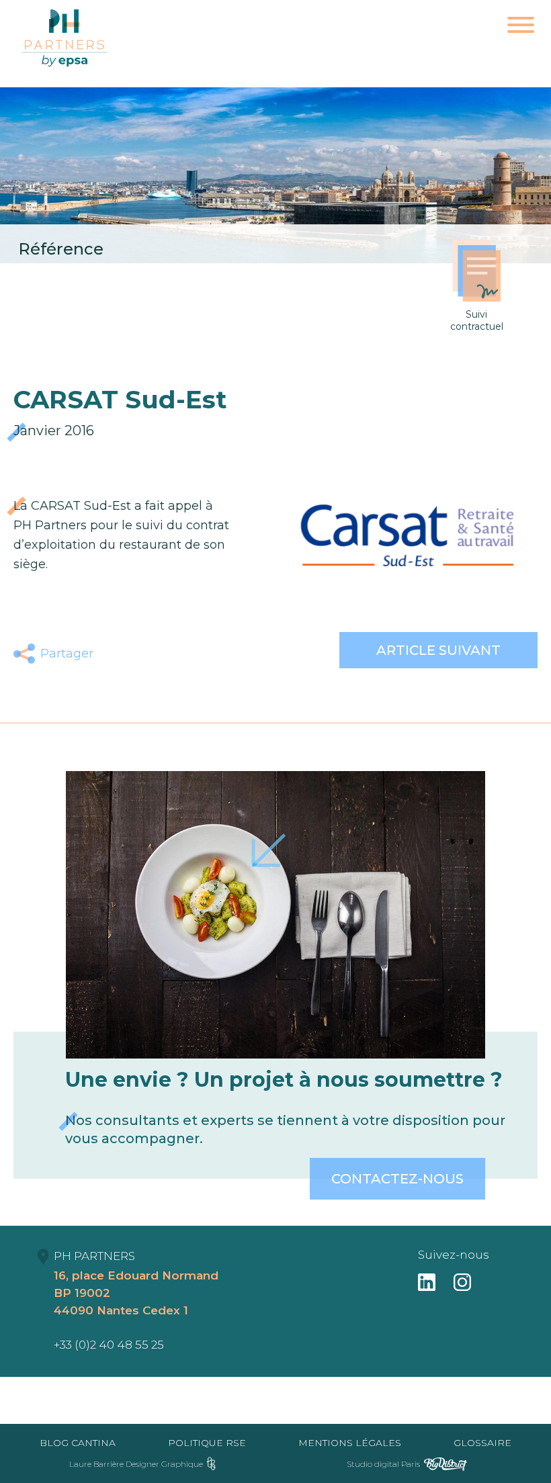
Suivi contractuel (476, 320)
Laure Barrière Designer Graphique (136, 1464)
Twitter (147, 653)
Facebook (115, 653)
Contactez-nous (397, 1179)
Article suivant (438, 650)
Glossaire (482, 1443)
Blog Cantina (78, 1443)
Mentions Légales (349, 1443)
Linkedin (178, 653)
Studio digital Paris (383, 1464)
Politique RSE (207, 1443)
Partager (66, 653)
